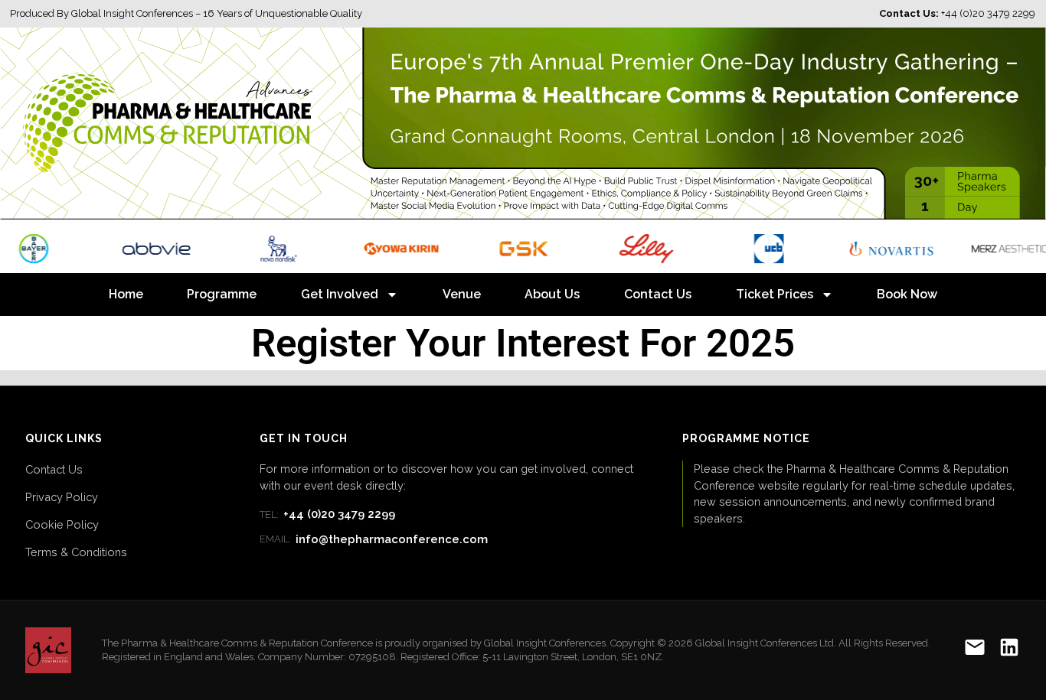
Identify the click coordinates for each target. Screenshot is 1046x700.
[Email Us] (974, 650)
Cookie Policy (62, 524)
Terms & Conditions (76, 551)
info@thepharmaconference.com (374, 539)
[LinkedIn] (1009, 650)
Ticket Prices (774, 294)
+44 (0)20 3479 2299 (327, 514)
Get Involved (339, 294)
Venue (462, 294)
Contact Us (657, 294)
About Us (552, 294)
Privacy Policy (61, 496)
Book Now (907, 294)
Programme (222, 294)
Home (126, 294)
